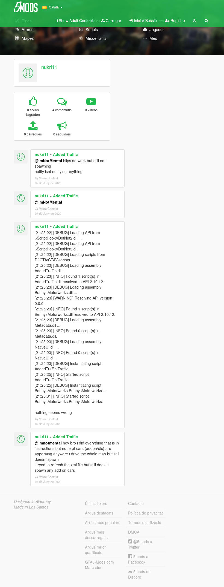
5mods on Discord (139, 574)
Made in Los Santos (31, 507)
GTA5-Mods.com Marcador (99, 564)
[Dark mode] (195, 20)
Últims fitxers (96, 503)
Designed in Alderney (32, 501)
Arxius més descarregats (96, 534)
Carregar (113, 20)
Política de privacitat (145, 513)
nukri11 (49, 66)
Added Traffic (65, 154)
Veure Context (48, 178)
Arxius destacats (99, 513)
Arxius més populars (102, 522)
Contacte (136, 503)
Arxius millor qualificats (95, 549)
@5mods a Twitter (140, 544)
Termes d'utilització (144, 522)
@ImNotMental (48, 160)
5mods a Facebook (138, 559)
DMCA (133, 532)
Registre (177, 20)
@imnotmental (48, 443)
